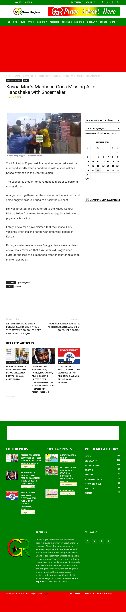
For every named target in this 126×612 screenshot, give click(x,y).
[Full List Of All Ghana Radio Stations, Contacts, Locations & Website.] (51, 470)
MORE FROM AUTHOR (53, 343)
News (22, 22)
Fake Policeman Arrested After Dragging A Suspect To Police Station (64, 327)
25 (93, 170)
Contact (78, 2)
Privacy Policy (104, 593)
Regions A (42, 22)
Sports (103, 22)
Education (12, 362)
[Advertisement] (63, 48)
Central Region (29, 76)
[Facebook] (102, 2)
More (112, 22)
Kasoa (18, 286)
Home (14, 22)
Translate (110, 133)
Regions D (79, 22)
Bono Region (67, 490)
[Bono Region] (51, 493)
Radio (32, 22)
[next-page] (13, 398)
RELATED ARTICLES (20, 343)
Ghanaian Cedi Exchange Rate (107, 199)
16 (117, 161)
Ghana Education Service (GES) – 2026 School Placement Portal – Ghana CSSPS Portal (16, 373)
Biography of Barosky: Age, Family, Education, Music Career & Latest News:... (30, 478)
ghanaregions (24, 282)
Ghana (17, 76)
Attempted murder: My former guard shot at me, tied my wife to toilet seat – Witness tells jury (23, 328)
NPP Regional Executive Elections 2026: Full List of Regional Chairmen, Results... (29, 501)
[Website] (117, 2)
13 (103, 161)
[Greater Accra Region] (51, 458)
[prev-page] (8, 398)
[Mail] (107, 2)
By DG (46, 593)
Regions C (67, 22)
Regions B (54, 22)
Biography (92, 22)
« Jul (87, 178)
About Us (90, 2)
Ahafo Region (65, 362)
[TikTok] (112, 2)
